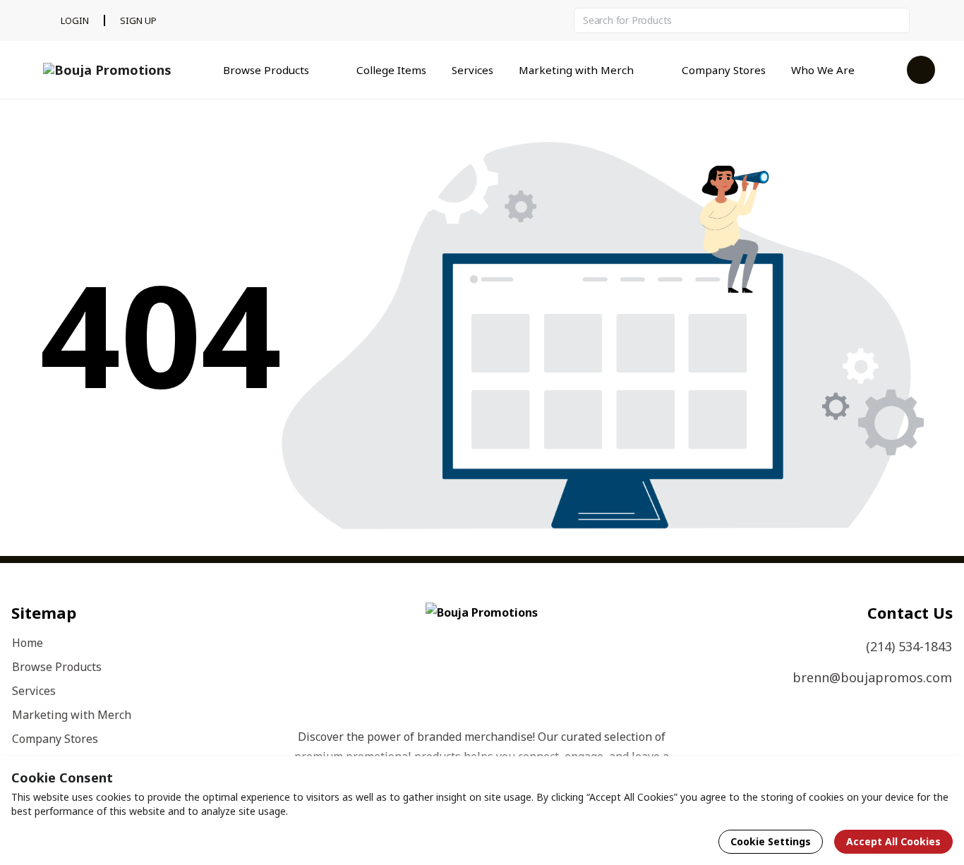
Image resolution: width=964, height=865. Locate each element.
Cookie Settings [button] (770, 841)
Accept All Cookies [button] (893, 841)
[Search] (897, 20)
